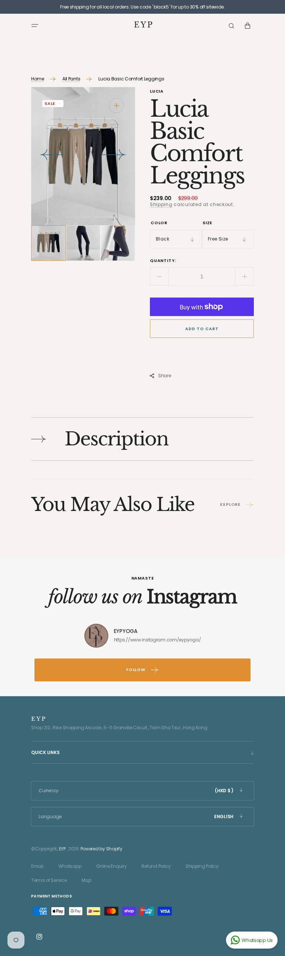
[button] (35, 25)
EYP (62, 849)
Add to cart (201, 329)
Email (37, 866)
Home (37, 79)
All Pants (71, 79)
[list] (83, 156)
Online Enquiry (111, 866)
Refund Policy (155, 866)
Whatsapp (70, 866)
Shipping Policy (202, 866)
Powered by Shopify (101, 849)
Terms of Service (49, 880)
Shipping (161, 204)
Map (86, 880)
